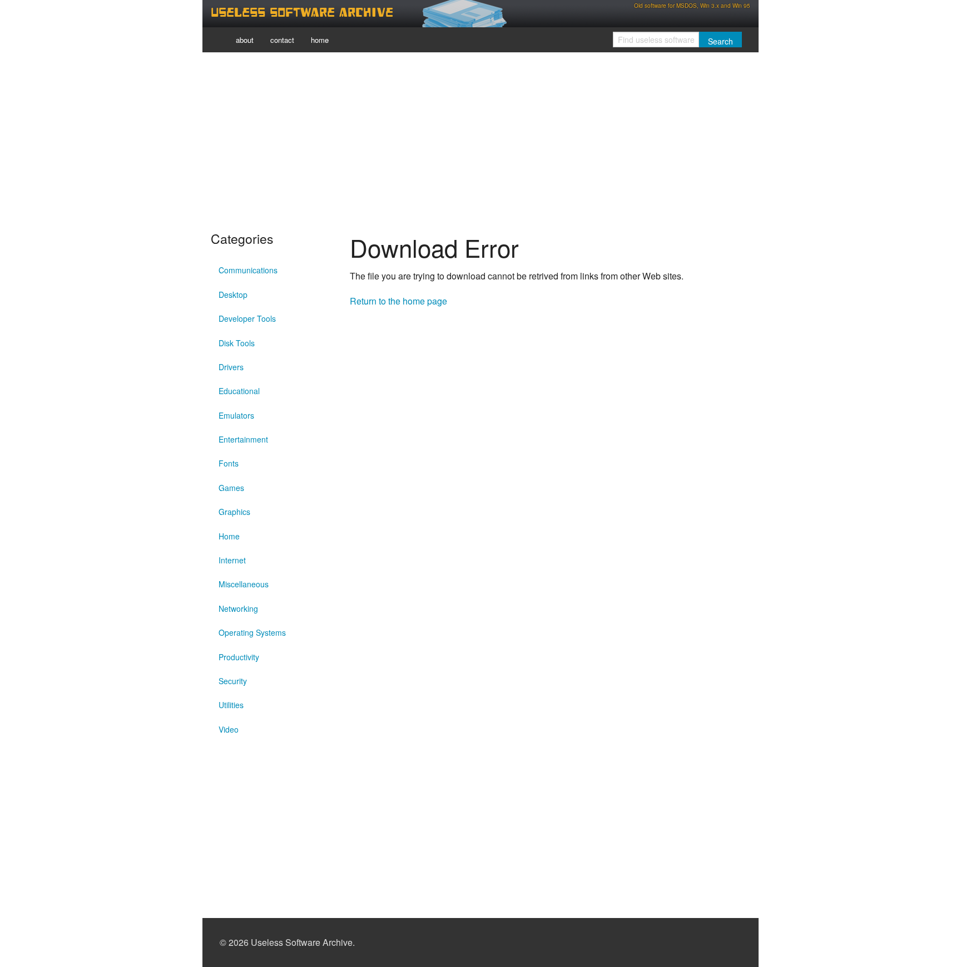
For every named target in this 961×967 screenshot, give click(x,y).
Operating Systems (252, 632)
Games (231, 487)
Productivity (239, 656)
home (320, 40)
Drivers (231, 366)
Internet (232, 560)
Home (229, 536)
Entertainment (243, 439)
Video (229, 729)
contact (282, 40)
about (245, 40)
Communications (248, 270)
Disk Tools (237, 342)
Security (233, 680)
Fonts (229, 463)
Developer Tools (247, 318)
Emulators (236, 415)
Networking (238, 608)
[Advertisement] (480, 139)
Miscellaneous (244, 584)
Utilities (231, 704)
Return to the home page (398, 300)
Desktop (233, 294)
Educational (239, 390)
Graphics (234, 511)
